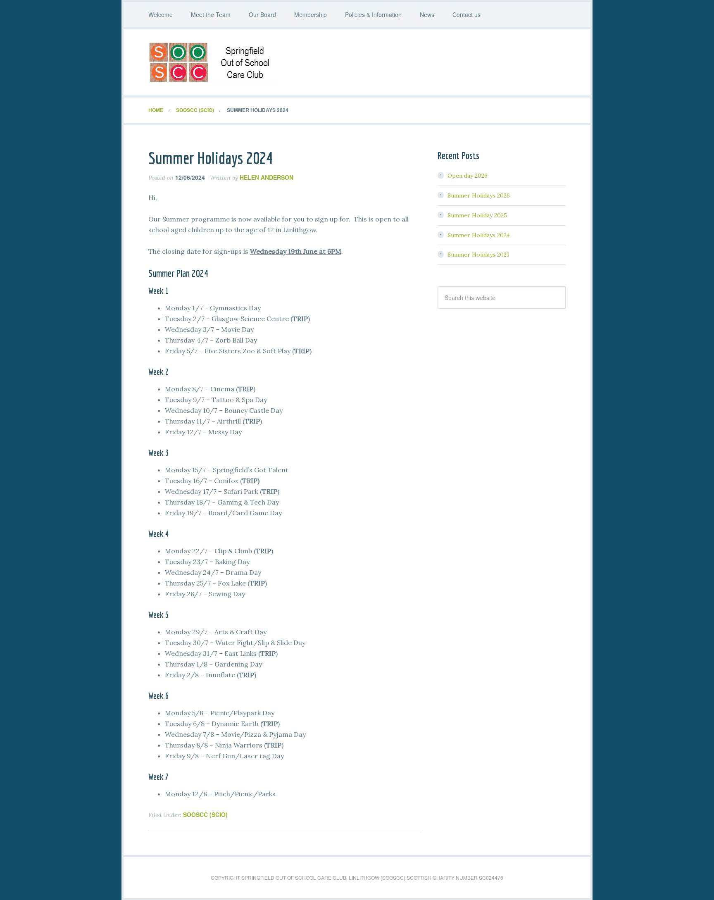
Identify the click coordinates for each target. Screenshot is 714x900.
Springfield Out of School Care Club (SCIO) (357, 62)
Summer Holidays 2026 (478, 195)
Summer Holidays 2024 (478, 235)
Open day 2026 (467, 175)
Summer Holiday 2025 (477, 215)
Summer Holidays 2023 (478, 254)
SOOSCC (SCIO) (205, 814)
